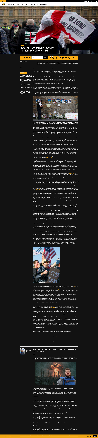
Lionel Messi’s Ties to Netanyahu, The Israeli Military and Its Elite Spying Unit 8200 (25, 80)
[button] (85, 1)
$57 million (53, 307)
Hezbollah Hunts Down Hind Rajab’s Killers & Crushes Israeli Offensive (25, 84)
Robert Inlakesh (28, 350)
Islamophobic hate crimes (50, 206)
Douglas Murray (56, 289)
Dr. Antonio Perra (22, 63)
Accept (95, 436)
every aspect (71, 173)
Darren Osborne (63, 204)
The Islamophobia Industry (46, 85)
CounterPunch (55, 336)
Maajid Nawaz (73, 287)
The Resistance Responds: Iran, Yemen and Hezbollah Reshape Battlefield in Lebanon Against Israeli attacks (26, 88)
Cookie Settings (89, 436)
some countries (38, 189)
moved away (36, 192)
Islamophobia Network (48, 308)
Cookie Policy (9, 436)
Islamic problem (49, 157)
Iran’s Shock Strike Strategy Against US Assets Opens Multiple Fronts (54, 350)
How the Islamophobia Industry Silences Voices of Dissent (37, 49)
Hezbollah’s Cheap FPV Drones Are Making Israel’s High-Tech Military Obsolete (25, 92)
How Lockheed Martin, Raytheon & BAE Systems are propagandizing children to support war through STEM (26, 76)
